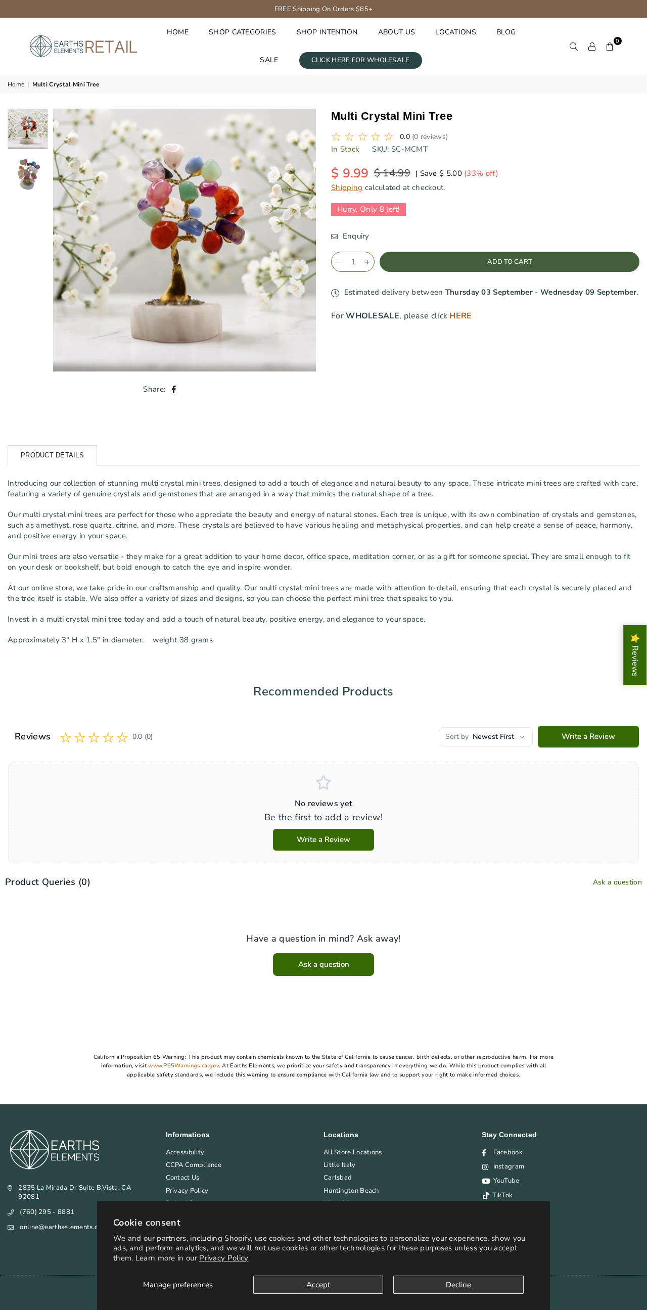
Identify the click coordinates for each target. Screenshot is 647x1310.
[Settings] (592, 46)
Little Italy (340, 1164)
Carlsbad (338, 1177)
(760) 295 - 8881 (47, 1212)
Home (16, 84)
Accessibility (185, 1152)
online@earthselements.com (63, 1227)
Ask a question (617, 882)
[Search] (574, 46)
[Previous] (67, 240)
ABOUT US (396, 32)
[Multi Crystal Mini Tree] (28, 129)
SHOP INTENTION (327, 32)
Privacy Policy (223, 1258)
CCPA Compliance (194, 1164)
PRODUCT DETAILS (52, 455)
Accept (318, 1285)
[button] (610, 46)
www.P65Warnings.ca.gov (183, 1065)
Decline (458, 1285)
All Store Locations (353, 1152)
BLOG (506, 32)
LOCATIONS (455, 32)
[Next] (302, 240)
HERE (460, 315)
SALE (269, 60)
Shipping (346, 187)
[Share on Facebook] (174, 389)
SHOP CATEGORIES (242, 32)
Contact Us (183, 1177)
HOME (178, 32)
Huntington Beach (351, 1190)
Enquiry (354, 236)
